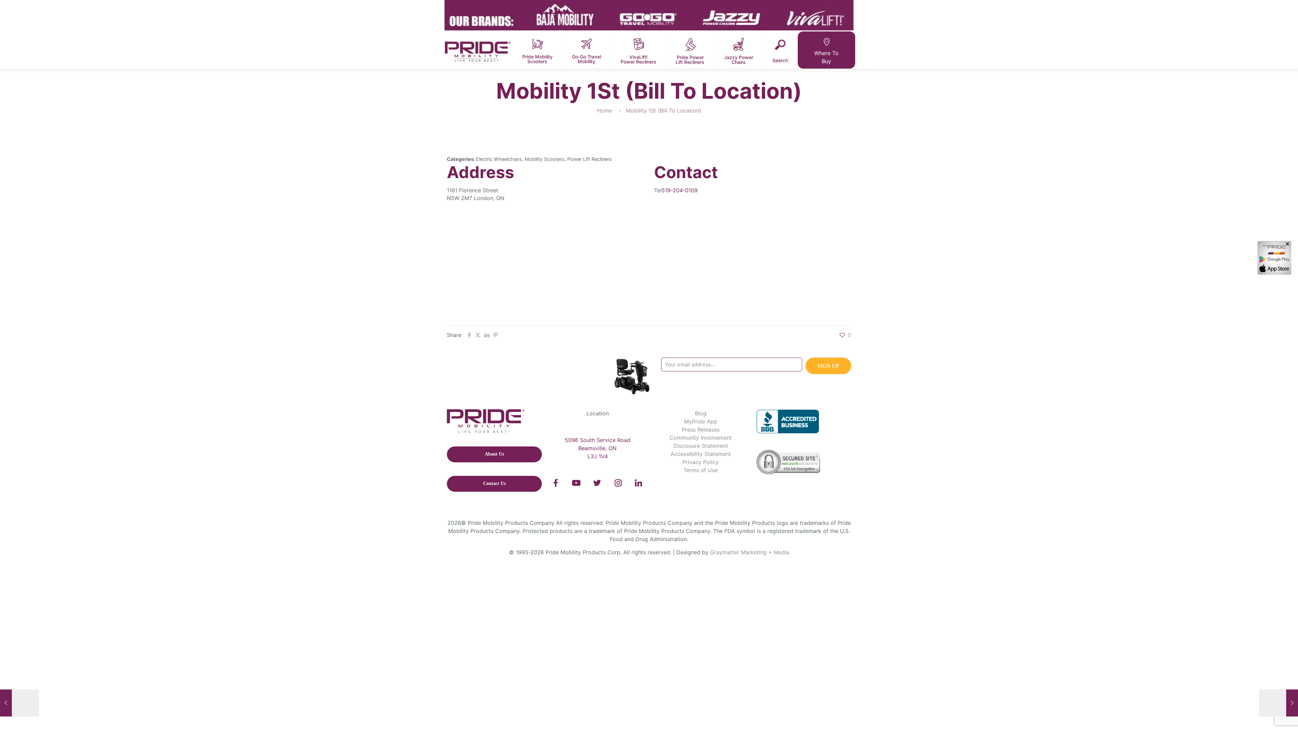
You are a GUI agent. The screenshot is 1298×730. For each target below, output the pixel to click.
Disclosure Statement (700, 445)
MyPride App (700, 421)
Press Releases (701, 429)
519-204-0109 (680, 190)
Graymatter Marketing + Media (749, 552)
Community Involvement (701, 437)
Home (604, 110)
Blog (700, 413)
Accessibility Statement (701, 454)
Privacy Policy (700, 462)
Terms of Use (700, 470)
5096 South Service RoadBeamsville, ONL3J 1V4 (597, 448)
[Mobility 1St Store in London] (1278, 702)
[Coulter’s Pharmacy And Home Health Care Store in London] (19, 702)
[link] (556, 483)
